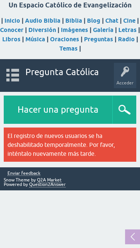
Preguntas (98, 39)
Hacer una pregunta (58, 109)
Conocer (12, 29)
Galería (103, 29)
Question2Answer (47, 184)
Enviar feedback (23, 173)
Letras (127, 29)
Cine (129, 20)
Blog (93, 20)
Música (35, 39)
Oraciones (64, 39)
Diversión (42, 29)
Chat (111, 20)
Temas (68, 48)
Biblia (73, 20)
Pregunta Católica (62, 72)
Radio (126, 39)
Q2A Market (49, 180)
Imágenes (74, 29)
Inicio (12, 20)
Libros (11, 39)
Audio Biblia (42, 20)
